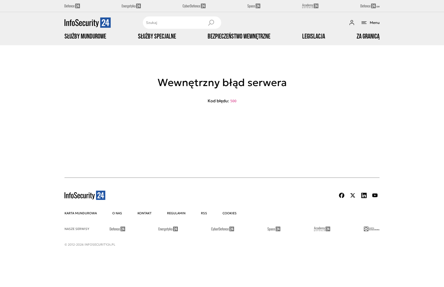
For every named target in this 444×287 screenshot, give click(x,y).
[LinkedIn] (363, 195)
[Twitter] (352, 195)
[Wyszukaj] (211, 22)
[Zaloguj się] (352, 22)
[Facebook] (341, 195)
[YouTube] (375, 195)
